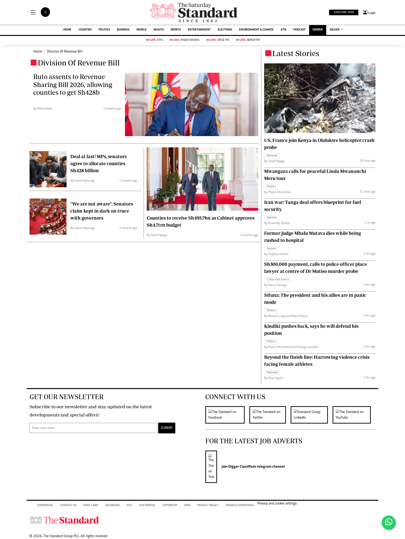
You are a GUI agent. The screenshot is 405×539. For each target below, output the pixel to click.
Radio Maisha (186, 40)
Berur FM (250, 40)
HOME (67, 29)
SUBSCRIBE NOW (344, 12)
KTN (283, 29)
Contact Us (68, 505)
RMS (187, 505)
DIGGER (335, 29)
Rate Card (90, 505)
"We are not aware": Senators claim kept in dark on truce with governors (101, 211)
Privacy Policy (207, 505)
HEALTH (159, 29)
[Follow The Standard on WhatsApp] (389, 523)
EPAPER (318, 29)
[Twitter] (270, 415)
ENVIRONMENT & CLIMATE (256, 29)
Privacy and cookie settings (277, 503)
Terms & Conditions (239, 505)
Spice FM (219, 40)
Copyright (169, 505)
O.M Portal (147, 505)
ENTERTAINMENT (199, 29)
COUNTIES (85, 29)
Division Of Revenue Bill (64, 52)
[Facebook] (227, 415)
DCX (129, 505)
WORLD (141, 29)
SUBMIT (167, 428)
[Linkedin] (312, 415)
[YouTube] (354, 415)
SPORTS (176, 29)
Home (37, 52)
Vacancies (112, 505)
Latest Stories (295, 53)
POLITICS (104, 29)
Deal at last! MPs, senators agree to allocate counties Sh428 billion (98, 163)
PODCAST (299, 29)
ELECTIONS (225, 29)
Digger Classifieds (242, 467)
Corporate (45, 505)
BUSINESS (123, 29)
